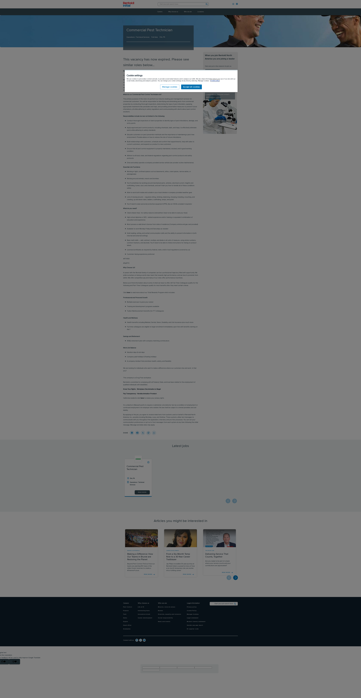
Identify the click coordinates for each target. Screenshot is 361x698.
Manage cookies (169, 87)
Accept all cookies (191, 87)
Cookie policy (215, 81)
